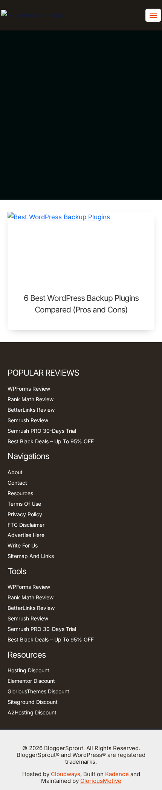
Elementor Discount (31, 681)
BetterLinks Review (31, 409)
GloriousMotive (100, 780)
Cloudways (65, 774)
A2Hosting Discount (32, 712)
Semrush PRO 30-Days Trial (42, 431)
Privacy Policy (25, 514)
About (15, 472)
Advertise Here (26, 535)
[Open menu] (153, 15)
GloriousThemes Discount (38, 691)
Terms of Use (24, 503)
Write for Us (23, 545)
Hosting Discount (28, 670)
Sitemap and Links (31, 556)
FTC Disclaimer (26, 525)
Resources (20, 493)
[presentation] (81, 248)
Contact (17, 482)
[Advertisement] (81, 115)
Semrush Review (28, 420)
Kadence (117, 774)
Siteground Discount (33, 702)
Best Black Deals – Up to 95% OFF (51, 441)
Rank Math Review (30, 399)
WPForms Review (29, 388)
